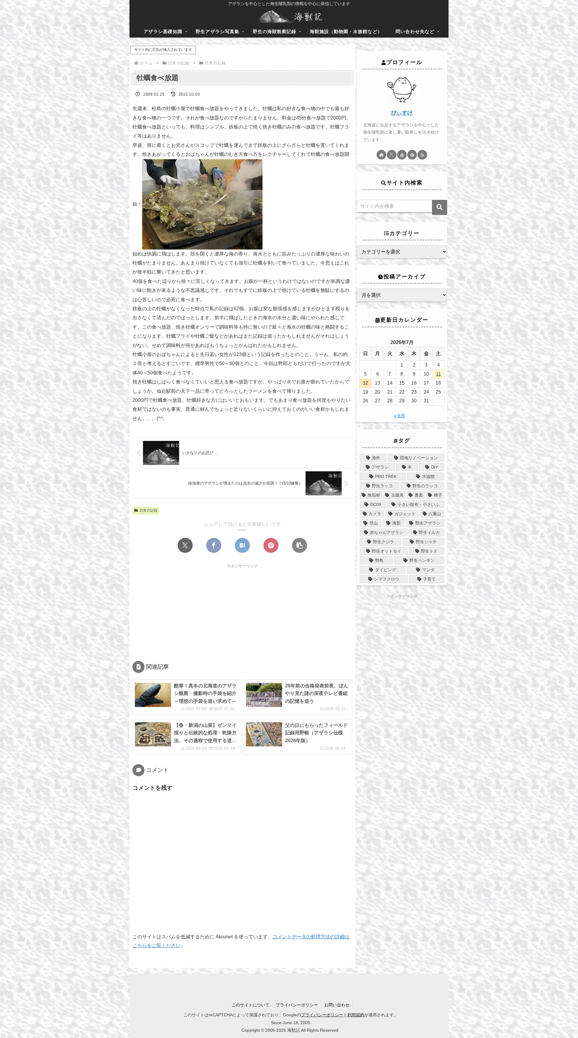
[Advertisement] (242, 611)
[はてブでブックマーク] (242, 545)
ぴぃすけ (402, 113)
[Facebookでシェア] (213, 545)
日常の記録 (148, 510)
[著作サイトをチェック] (381, 155)
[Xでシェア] (185, 545)
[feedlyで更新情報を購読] (412, 155)
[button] (299, 545)
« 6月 (399, 415)
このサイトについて (250, 1004)
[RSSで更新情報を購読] (422, 155)
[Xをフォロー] (391, 155)
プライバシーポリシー (297, 1004)
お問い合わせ (337, 1004)
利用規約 (355, 1014)
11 (438, 373)
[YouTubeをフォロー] (402, 155)
